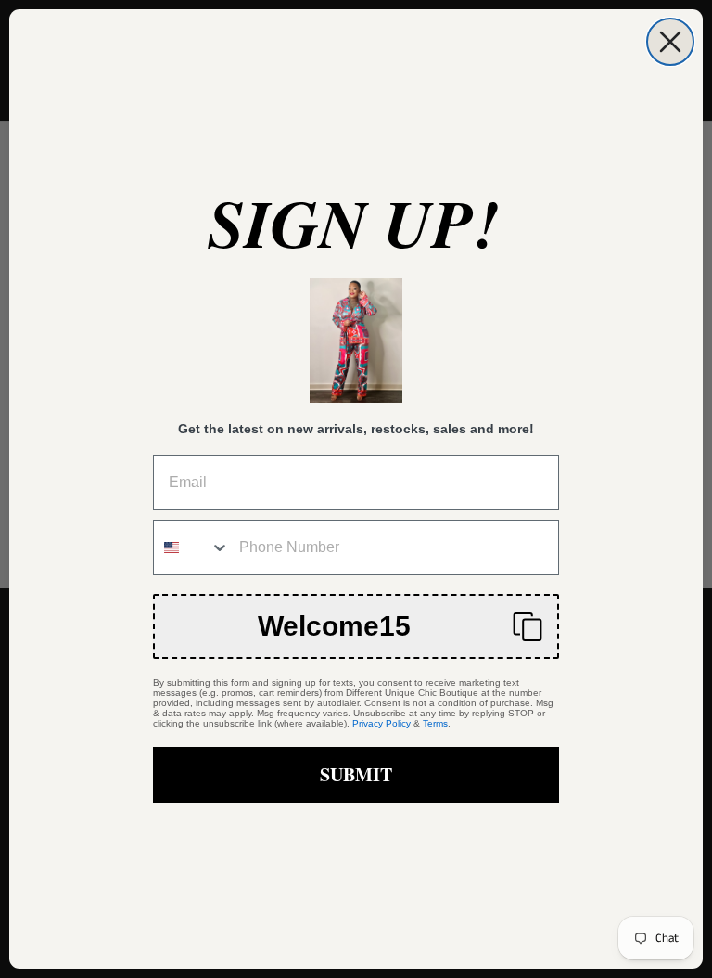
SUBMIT (356, 774)
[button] (356, 626)
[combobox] (192, 547)
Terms (435, 723)
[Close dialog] (670, 42)
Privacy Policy (381, 723)
